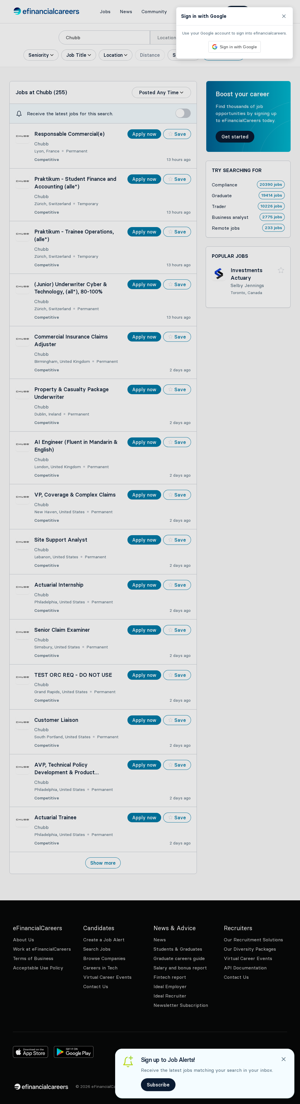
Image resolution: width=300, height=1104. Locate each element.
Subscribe (158, 1085)
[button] (150, 552)
